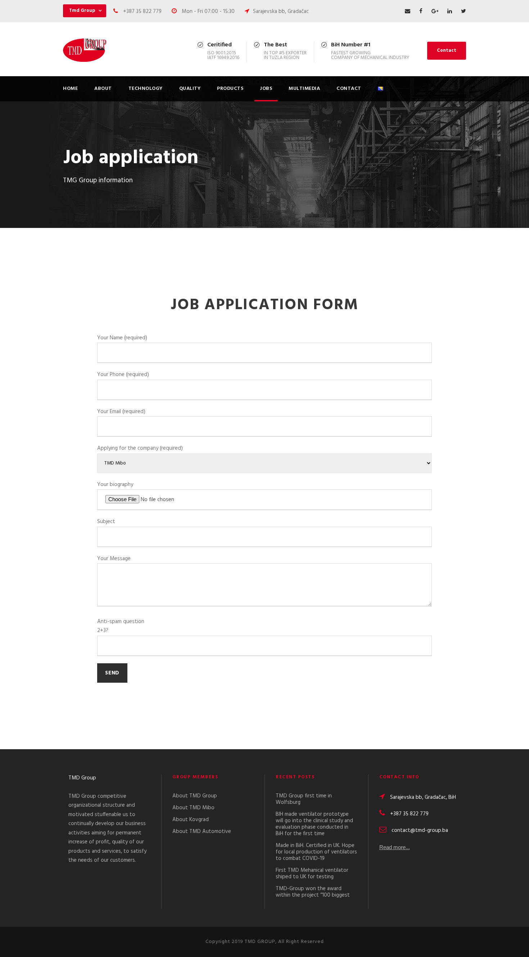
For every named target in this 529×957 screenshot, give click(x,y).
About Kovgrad (190, 819)
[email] (407, 11)
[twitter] (463, 11)
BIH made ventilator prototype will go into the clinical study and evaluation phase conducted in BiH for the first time (314, 824)
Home (70, 88)
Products (230, 88)
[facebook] (420, 11)
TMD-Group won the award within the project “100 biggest (313, 891)
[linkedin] (449, 11)
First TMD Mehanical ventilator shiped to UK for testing (312, 873)
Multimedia (304, 88)
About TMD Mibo (193, 807)
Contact (446, 50)
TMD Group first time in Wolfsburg (304, 799)
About (103, 88)
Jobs (266, 88)
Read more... (394, 847)
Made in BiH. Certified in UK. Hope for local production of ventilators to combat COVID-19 (316, 852)
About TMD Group (194, 796)
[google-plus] (434, 11)
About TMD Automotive (201, 831)
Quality (190, 88)
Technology (145, 88)
